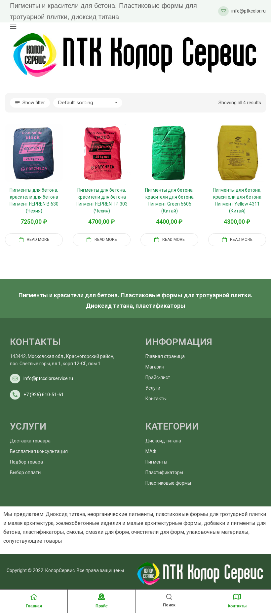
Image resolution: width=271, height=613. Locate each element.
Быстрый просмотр (42, 161)
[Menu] (13, 26)
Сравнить (26, 161)
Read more (38, 239)
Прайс (102, 605)
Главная (34, 605)
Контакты (237, 605)
